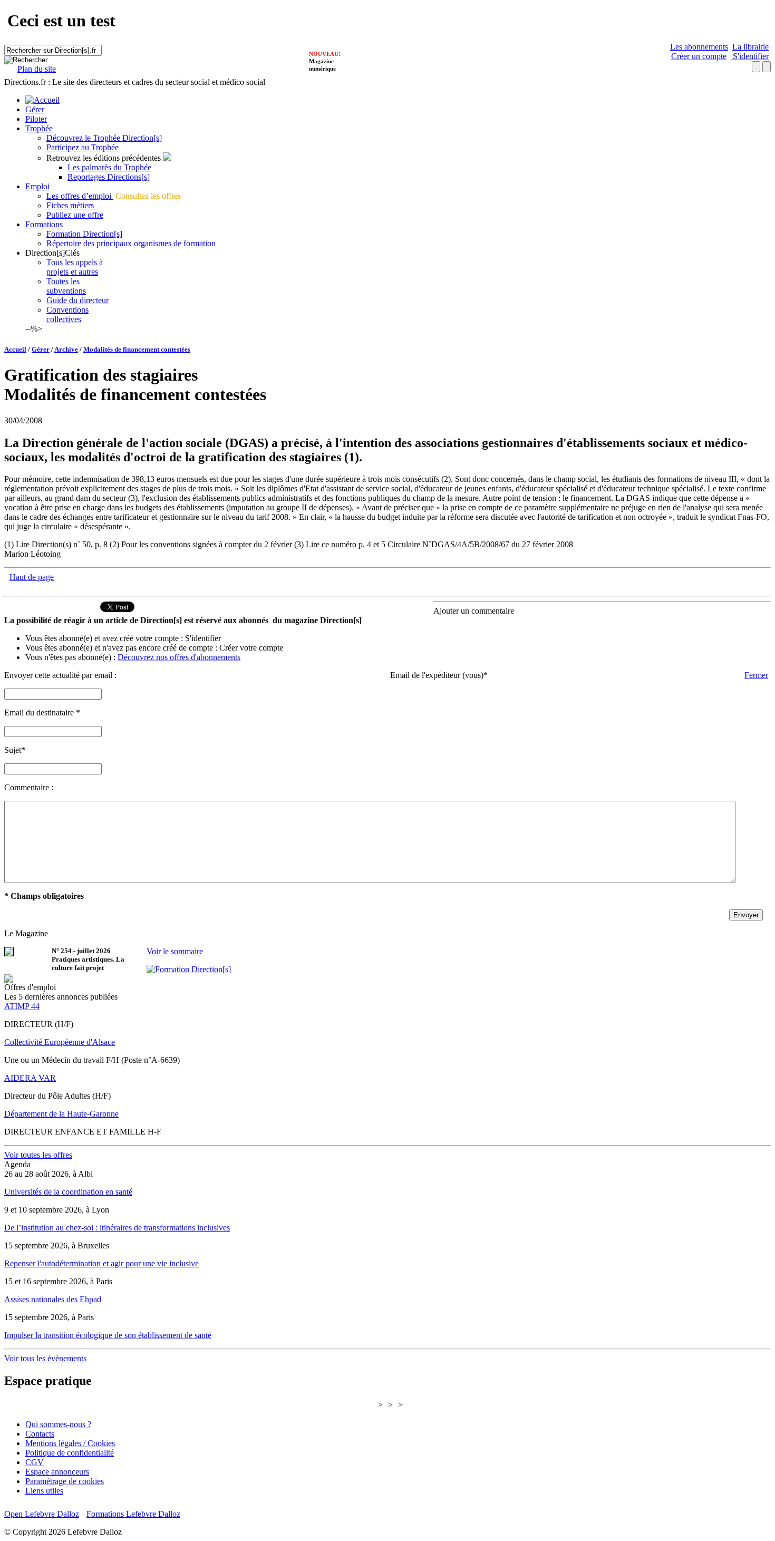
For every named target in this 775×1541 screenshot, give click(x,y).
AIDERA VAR (30, 1077)
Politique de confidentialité (69, 1452)
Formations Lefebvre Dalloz (133, 1513)
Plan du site (36, 68)
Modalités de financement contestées (136, 349)
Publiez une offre (74, 214)
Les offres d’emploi (79, 195)
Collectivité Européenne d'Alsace (59, 1042)
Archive (66, 349)
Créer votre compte (251, 647)
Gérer (34, 109)
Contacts (39, 1433)
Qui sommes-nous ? (58, 1424)
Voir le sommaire (175, 951)
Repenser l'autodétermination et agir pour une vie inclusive (101, 1263)
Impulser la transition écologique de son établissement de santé (107, 1335)
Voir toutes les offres (38, 1154)
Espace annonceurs (57, 1471)
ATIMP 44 (22, 1006)
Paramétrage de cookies (64, 1481)
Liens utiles (44, 1490)
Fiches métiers (71, 205)
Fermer (756, 675)
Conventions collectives (67, 314)
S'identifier (750, 56)
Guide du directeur (77, 300)
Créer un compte (698, 56)
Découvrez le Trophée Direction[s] (104, 137)
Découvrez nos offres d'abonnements (179, 657)
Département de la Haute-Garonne (61, 1113)
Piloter (36, 118)
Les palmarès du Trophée (109, 167)
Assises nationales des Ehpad (52, 1299)
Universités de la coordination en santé (68, 1191)
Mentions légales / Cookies (70, 1443)
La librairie (750, 46)
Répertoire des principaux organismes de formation (131, 243)
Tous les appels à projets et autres (74, 267)
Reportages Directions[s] (108, 176)
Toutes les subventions (66, 286)
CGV (34, 1462)
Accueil (15, 349)
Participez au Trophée (82, 147)
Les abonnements (699, 46)
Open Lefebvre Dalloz (41, 1513)
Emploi (37, 186)
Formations (44, 224)
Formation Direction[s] (84, 233)
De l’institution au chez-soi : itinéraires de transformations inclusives (117, 1227)
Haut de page (31, 577)
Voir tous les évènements (45, 1358)
